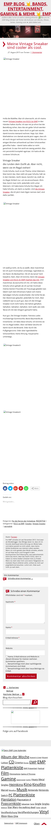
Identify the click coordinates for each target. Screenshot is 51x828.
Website (9, 648)
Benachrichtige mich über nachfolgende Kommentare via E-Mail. (23, 665)
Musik (22, 789)
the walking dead (27, 807)
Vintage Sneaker (39, 523)
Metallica (12, 790)
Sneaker (28, 523)
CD (11, 762)
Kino (28, 784)
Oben (37, 823)
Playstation (8, 799)
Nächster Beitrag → (12, 694)
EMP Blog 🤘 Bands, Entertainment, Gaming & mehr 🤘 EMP (25, 9)
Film (5, 773)
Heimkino (16, 784)
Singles (45, 803)
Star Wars (13, 807)
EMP (33, 762)
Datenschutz (8, 823)
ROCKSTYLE (40, 521)
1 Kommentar (36, 52)
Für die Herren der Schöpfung (23, 521)
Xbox (4, 816)
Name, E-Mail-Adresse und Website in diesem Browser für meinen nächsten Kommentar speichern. (22, 659)
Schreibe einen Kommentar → (20, 578)
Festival (41, 768)
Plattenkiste (24, 794)
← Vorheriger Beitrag (12, 689)
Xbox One (12, 816)
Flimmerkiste (14, 774)
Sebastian (25, 804)
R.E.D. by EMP (19, 523)
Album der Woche (15, 757)
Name (9, 627)
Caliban (4, 762)
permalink (8, 526)
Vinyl (44, 811)
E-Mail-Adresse (12, 638)
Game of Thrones (28, 774)
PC (10, 795)
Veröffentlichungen (28, 812)
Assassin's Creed (36, 757)
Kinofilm (39, 784)
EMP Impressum (21, 823)
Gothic (28, 780)
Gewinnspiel (21, 780)
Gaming (8, 779)
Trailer (38, 807)
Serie (32, 804)
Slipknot (4, 807)
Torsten (14, 537)
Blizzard (45, 757)
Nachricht (10, 602)
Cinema (19, 762)
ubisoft (43, 807)
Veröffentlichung (9, 812)
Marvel (4, 790)
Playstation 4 (24, 799)
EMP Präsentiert (30, 768)
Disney (26, 763)
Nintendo (33, 790)
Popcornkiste (11, 803)
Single (38, 803)
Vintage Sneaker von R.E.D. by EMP (23, 121)
